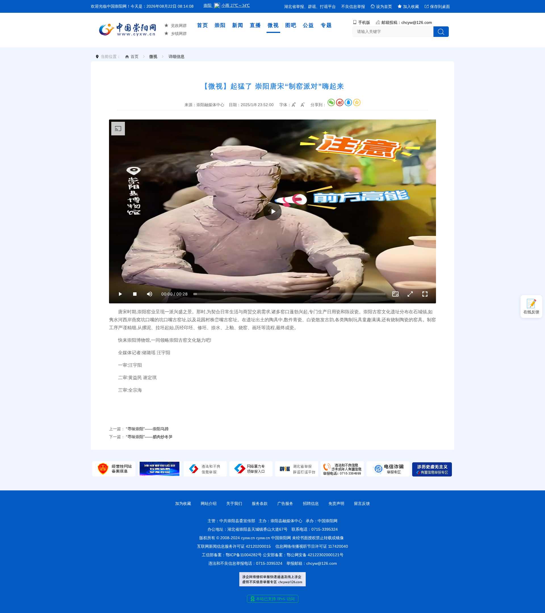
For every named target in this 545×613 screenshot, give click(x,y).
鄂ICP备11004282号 (244, 555)
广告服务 (285, 503)
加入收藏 (410, 6)
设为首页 (383, 6)
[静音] (150, 294)
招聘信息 (311, 503)
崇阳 (220, 25)
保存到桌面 (439, 6)
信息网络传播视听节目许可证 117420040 (311, 546)
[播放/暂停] (120, 294)
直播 (255, 25)
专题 (326, 25)
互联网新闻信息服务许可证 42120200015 (234, 546)
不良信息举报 (353, 6)
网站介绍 (209, 503)
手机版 (364, 22)
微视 (273, 25)
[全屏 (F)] (425, 294)
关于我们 (234, 503)
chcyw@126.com (321, 563)
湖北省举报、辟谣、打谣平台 (310, 6)
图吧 (291, 25)
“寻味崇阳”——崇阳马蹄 (147, 429)
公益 (308, 25)
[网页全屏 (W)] (410, 294)
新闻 (238, 25)
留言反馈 (362, 503)
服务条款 (260, 503)
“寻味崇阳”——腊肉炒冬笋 (149, 436)
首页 (202, 25)
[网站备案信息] (113, 475)
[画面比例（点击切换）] (395, 294)
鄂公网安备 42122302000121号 (315, 555)
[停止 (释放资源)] (135, 294)
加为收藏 (183, 503)
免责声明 (336, 503)
